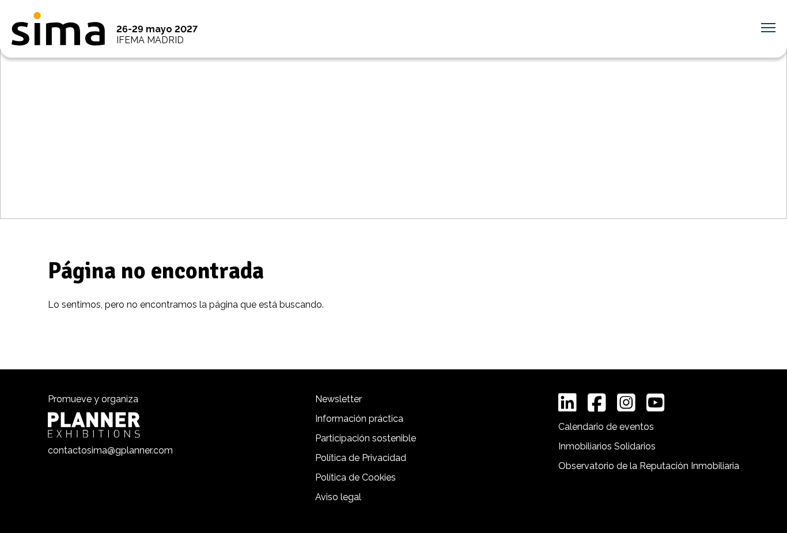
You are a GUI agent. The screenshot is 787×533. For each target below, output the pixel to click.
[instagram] (626, 402)
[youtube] (655, 402)
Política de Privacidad (360, 457)
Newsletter (338, 399)
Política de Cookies (355, 477)
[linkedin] (567, 402)
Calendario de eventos (606, 426)
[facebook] (597, 402)
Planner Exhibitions (94, 425)
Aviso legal (338, 497)
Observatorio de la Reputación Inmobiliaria (648, 465)
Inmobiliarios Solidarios (607, 446)
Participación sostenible (365, 438)
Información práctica (359, 418)
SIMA (58, 29)
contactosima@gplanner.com (110, 450)
